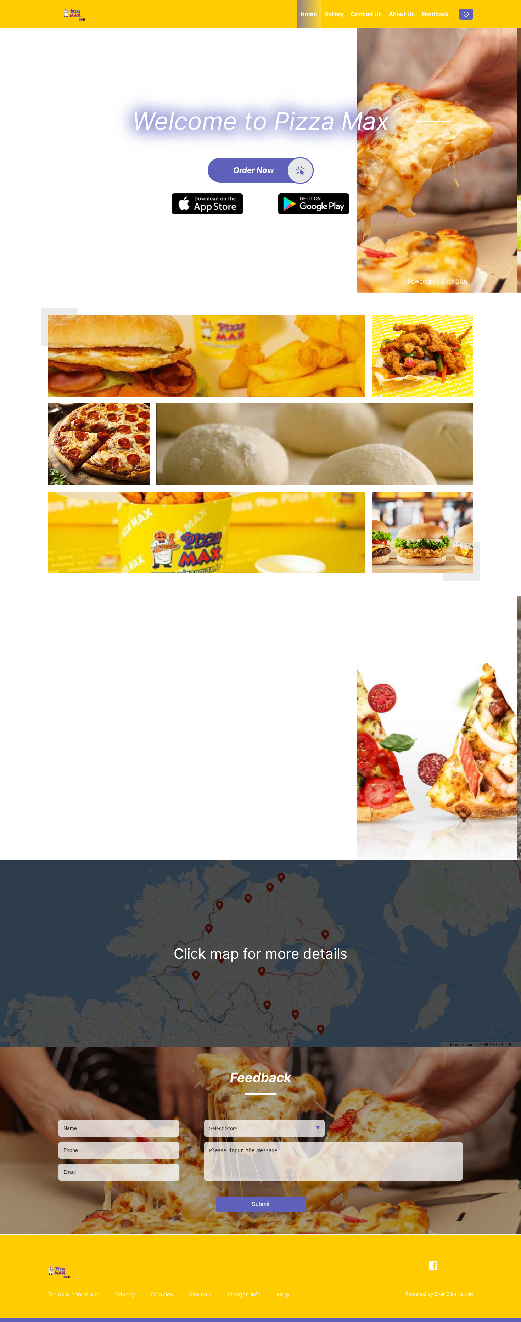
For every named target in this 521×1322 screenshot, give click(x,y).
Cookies (162, 1294)
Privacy (125, 1294)
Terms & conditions (73, 1294)
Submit (260, 1204)
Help (283, 1294)
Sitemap (200, 1294)
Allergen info (244, 1294)
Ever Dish (454, 281)
